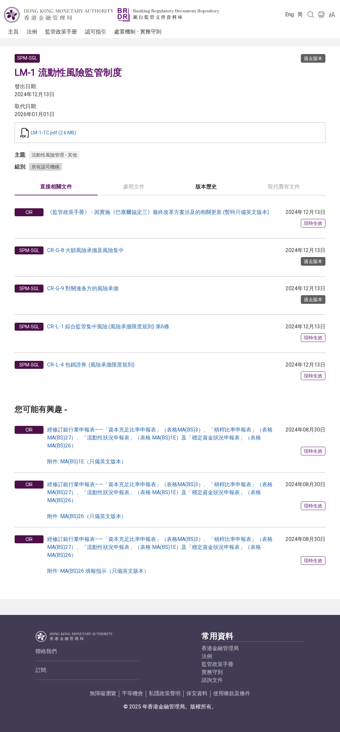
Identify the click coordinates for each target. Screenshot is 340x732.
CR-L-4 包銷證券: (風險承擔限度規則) (90, 365)
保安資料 (197, 693)
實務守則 (212, 672)
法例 (207, 656)
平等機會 (132, 693)
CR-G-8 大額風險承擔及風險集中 (85, 250)
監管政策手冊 (217, 664)
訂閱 (41, 670)
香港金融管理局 (220, 648)
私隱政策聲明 (165, 693)
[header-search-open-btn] (311, 15)
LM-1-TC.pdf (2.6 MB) (53, 132)
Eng (289, 14)
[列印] (321, 15)
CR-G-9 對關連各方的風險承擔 (83, 288)
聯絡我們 (46, 651)
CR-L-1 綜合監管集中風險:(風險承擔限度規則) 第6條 (108, 326)
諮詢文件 (212, 680)
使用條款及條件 (231, 693)
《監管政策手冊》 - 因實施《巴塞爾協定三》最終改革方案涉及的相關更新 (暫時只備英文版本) (158, 212)
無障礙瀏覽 (103, 693)
